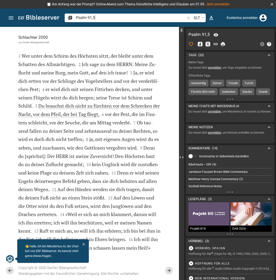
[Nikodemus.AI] (10, 259)
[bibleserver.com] (38, 18)
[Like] (191, 44)
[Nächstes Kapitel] (169, 270)
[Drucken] (223, 44)
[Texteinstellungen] (211, 18)
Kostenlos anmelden (242, 18)
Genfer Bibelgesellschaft (36, 42)
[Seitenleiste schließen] (181, 157)
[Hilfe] (269, 44)
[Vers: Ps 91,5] (215, 34)
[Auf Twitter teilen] (207, 44)
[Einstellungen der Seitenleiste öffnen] (262, 44)
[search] (131, 17)
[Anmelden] (263, 18)
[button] (272, 4)
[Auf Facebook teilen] (200, 44)
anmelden (214, 67)
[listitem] (230, 164)
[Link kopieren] (215, 44)
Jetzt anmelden (217, 4)
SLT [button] (197, 17)
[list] (230, 175)
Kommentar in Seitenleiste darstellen (224, 156)
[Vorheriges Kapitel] (10, 270)
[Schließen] (83, 244)
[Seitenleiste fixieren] (181, 31)
